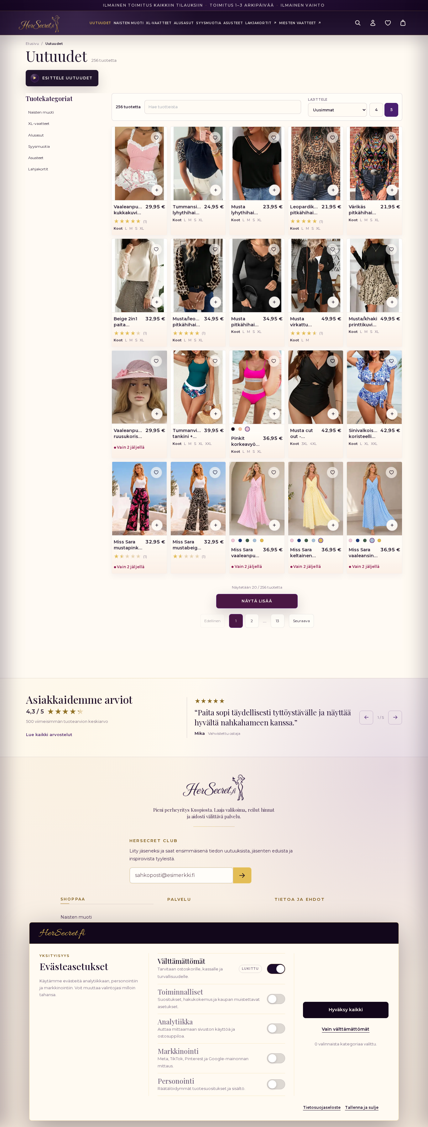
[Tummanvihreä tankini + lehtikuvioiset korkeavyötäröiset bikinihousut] (198, 387)
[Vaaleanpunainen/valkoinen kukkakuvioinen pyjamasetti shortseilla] (139, 163)
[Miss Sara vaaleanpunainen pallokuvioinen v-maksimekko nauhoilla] (256, 498)
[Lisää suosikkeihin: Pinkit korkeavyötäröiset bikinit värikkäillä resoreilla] (274, 361)
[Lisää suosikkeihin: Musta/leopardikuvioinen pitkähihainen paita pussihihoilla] (215, 249)
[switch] (221, 999)
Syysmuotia (39, 146)
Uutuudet (100, 23)
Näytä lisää (257, 601)
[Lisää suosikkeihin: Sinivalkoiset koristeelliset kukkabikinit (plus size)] (391, 361)
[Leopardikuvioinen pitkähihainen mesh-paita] (315, 163)
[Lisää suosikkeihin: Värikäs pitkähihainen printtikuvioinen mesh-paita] (391, 137)
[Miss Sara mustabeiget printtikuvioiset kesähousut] (198, 498)
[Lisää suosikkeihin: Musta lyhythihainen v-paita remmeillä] (274, 137)
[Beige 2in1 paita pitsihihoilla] (139, 275)
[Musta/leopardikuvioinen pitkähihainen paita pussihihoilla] (198, 275)
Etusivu (32, 43)
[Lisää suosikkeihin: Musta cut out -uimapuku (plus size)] (332, 361)
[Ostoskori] (403, 23)
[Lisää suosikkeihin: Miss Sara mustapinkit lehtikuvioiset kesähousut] (156, 472)
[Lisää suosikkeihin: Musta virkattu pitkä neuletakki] (332, 249)
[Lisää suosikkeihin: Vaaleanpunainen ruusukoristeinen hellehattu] (156, 361)
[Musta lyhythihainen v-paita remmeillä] (256, 163)
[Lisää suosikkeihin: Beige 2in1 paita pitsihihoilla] (156, 249)
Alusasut (36, 135)
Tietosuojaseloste (322, 1107)
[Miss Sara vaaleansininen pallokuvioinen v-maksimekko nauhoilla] (374, 498)
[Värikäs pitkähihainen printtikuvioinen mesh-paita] (374, 163)
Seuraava (301, 620)
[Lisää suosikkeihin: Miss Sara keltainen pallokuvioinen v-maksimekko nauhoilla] (332, 472)
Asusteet (36, 157)
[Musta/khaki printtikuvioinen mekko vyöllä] (374, 275)
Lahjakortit (38, 169)
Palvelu (179, 899)
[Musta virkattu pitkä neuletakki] (315, 275)
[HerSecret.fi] (39, 23)
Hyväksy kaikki (346, 1009)
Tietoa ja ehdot (299, 899)
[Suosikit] (388, 23)
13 (277, 620)
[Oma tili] (373, 23)
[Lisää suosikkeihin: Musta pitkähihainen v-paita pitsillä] (274, 249)
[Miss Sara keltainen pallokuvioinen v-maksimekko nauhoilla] (315, 498)
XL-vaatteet (39, 123)
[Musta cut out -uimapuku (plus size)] (315, 387)
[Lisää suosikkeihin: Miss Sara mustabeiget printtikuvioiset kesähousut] (215, 472)
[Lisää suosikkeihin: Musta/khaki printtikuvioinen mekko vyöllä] (391, 249)
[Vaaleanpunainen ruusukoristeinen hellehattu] (139, 387)
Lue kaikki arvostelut (49, 734)
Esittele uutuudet (62, 78)
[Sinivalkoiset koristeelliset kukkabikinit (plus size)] (374, 387)
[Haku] (358, 23)
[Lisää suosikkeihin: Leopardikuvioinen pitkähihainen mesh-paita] (332, 137)
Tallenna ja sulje (361, 1107)
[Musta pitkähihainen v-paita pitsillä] (256, 275)
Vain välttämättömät (345, 1029)
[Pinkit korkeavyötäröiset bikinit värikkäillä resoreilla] (256, 387)
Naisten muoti (41, 112)
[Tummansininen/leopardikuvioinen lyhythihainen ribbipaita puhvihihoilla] (198, 163)
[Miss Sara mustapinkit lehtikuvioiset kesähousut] (139, 498)
